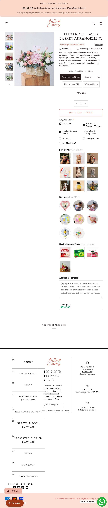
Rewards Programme (87, 374)
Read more (64, 66)
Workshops (28, 373)
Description (66, 49)
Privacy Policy (63, 411)
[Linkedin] (25, 503)
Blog (28, 453)
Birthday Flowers (28, 411)
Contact (28, 465)
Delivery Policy (87, 369)
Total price (65, 305)
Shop (28, 385)
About (28, 362)
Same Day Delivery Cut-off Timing (93, 49)
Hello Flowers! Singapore (66, 499)
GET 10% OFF (13, 491)
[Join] (62, 404)
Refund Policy (87, 372)
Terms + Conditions (47, 411)
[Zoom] (19, 80)
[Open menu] (9, 23)
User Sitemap (28, 476)
